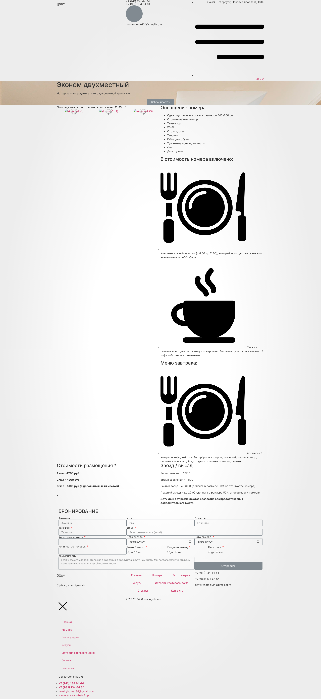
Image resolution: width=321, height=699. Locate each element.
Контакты (177, 590)
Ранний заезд (136, 547)
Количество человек (72, 546)
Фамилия (65, 518)
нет (139, 552)
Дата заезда (135, 537)
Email (130, 527)
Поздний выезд (178, 547)
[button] (160, 102)
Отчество (200, 518)
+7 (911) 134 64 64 (207, 572)
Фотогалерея (181, 575)
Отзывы (142, 590)
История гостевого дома (171, 583)
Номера (157, 575)
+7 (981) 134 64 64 (138, 4)
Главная (136, 575)
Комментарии (68, 555)
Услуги (137, 583)
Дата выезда (203, 537)
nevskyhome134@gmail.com (144, 24)
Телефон (64, 527)
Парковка (215, 547)
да (131, 552)
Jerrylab (71, 585)
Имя (129, 518)
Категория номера (71, 537)
